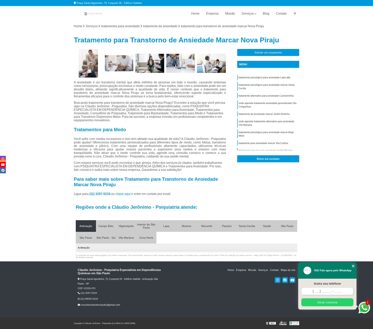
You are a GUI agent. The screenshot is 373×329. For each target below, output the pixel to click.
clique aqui (123, 193)
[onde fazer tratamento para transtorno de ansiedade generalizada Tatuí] (149, 63)
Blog (266, 13)
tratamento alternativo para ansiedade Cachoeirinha (266, 95)
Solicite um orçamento (268, 52)
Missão (230, 13)
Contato (281, 13)
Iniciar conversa (327, 302)
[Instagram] (278, 280)
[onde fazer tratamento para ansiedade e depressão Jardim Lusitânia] (119, 63)
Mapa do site (288, 270)
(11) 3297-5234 (100, 193)
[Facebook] (285, 280)
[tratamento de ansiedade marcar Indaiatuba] (88, 63)
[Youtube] (292, 280)
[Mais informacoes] (294, 13)
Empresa (212, 13)
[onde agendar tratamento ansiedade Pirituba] (211, 63)
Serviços (248, 13)
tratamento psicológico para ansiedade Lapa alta (264, 77)
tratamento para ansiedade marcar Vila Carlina (263, 143)
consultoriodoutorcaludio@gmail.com (100, 305)
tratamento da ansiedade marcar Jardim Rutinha (264, 114)
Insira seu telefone (327, 283)
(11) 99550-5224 (89, 299)
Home (195, 13)
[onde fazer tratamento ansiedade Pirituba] (180, 63)
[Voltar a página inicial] (93, 13)
